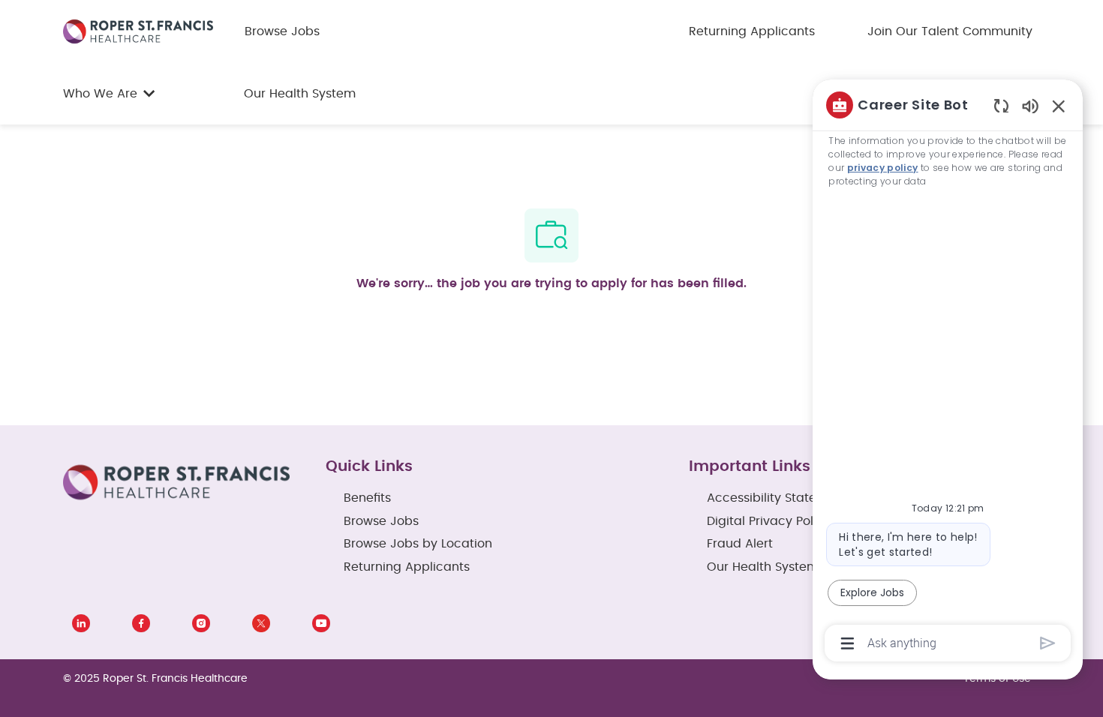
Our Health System (300, 94)
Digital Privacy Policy (769, 521)
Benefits (367, 498)
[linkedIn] (81, 623)
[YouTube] (321, 623)
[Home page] (138, 31)
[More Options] (847, 643)
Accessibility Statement (777, 498)
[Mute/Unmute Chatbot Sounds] (1030, 105)
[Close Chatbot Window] (1058, 105)
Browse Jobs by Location (418, 544)
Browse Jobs (282, 32)
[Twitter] (261, 623)
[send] (1047, 643)
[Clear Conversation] (1001, 105)
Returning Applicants (752, 32)
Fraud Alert (740, 544)
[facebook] (141, 623)
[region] (948, 372)
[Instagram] (201, 623)
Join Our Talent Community (949, 32)
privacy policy (882, 167)
